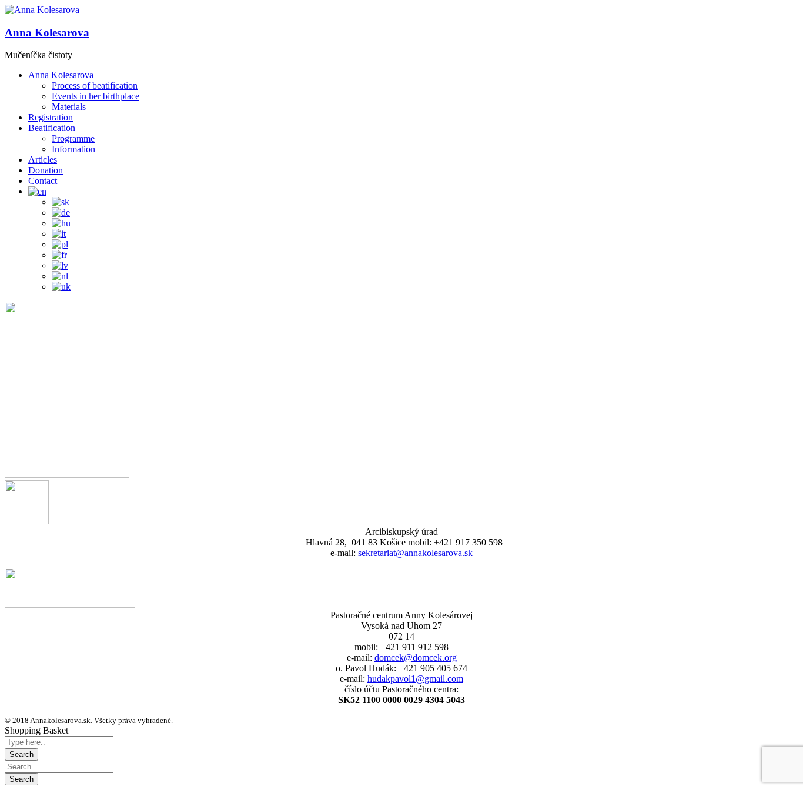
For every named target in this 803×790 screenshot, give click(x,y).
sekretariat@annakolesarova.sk (415, 553)
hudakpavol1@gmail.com (415, 679)
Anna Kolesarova (47, 32)
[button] (42, 10)
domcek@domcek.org (415, 657)
